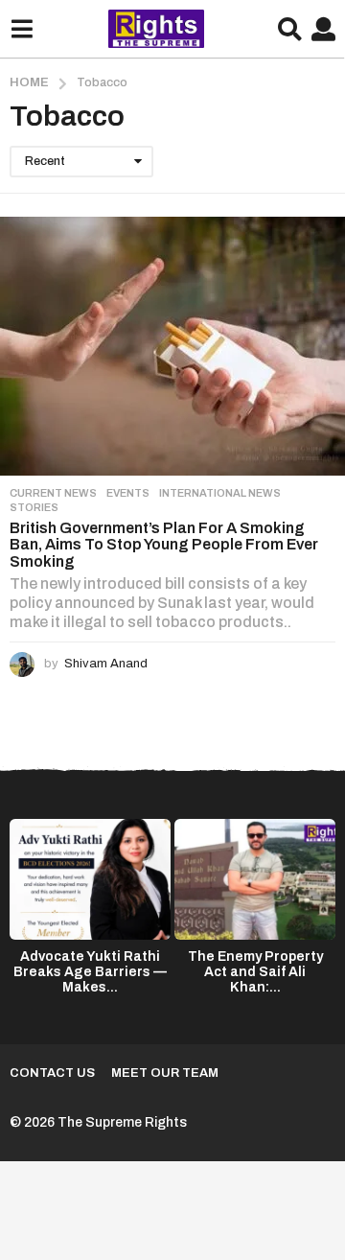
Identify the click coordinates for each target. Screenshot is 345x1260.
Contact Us (52, 1073)
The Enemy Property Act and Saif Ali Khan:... (255, 971)
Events (128, 493)
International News (220, 493)
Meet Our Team (164, 1073)
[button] (22, 29)
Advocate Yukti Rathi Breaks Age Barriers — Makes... (90, 971)
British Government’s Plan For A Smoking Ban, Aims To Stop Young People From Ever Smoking (164, 544)
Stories (34, 507)
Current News (53, 493)
